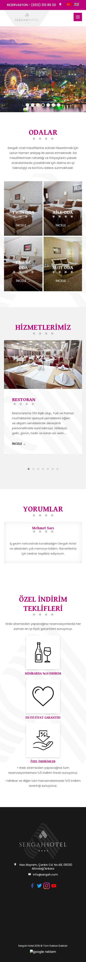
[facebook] (32, 884)
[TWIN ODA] (23, 183)
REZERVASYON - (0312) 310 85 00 (31, 5)
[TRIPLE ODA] (23, 239)
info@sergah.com (45, 875)
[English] (76, 5)
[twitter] (39, 884)
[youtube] (54, 884)
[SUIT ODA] (63, 239)
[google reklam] (43, 951)
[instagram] (46, 884)
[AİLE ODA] (63, 183)
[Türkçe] (69, 5)
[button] (28, 469)
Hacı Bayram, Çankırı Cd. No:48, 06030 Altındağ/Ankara (45, 867)
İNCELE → (19, 444)
